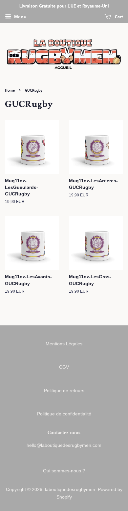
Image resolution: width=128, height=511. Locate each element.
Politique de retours (64, 390)
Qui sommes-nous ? (64, 470)
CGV (64, 367)
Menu (20, 16)
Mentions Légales (64, 343)
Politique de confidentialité (64, 413)
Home (10, 90)
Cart (118, 17)
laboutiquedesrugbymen (70, 489)
